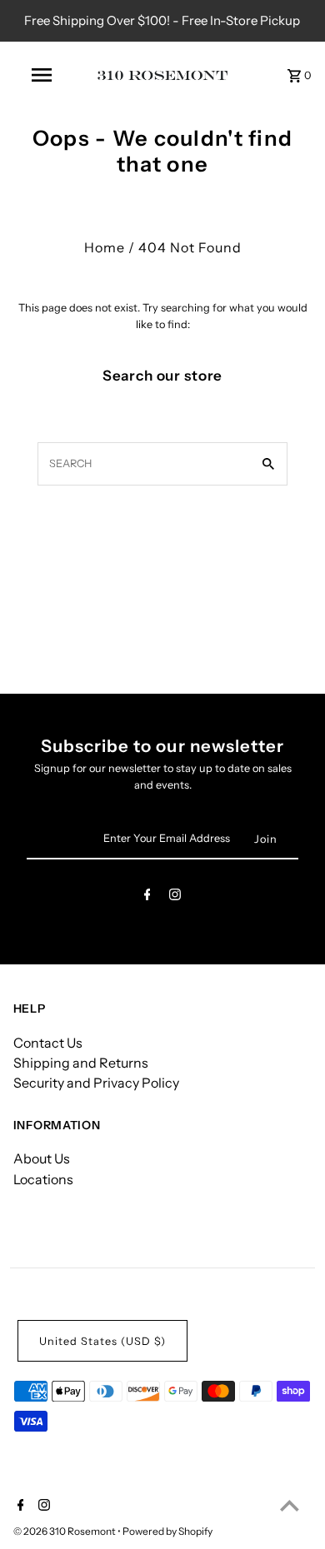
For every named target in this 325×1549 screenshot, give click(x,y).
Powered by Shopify (167, 1531)
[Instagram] (175, 897)
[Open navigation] (41, 75)
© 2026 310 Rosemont (65, 1531)
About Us (41, 1158)
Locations (43, 1179)
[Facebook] (147, 897)
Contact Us (47, 1042)
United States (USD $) (102, 1341)
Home (104, 247)
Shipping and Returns (80, 1062)
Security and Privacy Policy (96, 1082)
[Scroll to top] (289, 1505)
